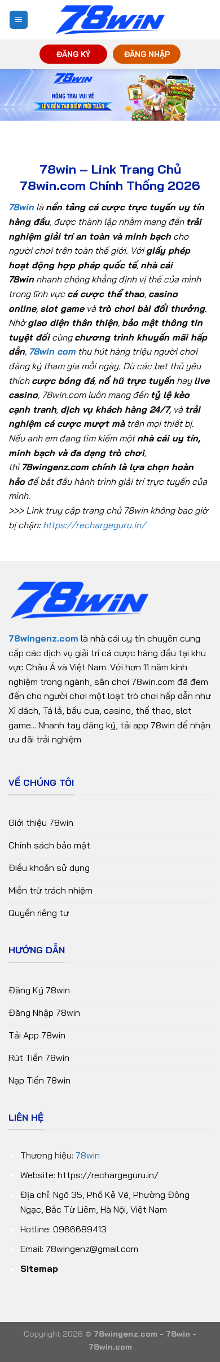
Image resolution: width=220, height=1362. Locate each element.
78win (88, 1155)
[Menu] (19, 20)
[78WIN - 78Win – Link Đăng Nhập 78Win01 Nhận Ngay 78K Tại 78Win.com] (110, 20)
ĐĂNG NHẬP (147, 54)
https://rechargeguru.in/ (94, 524)
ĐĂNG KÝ (73, 54)
